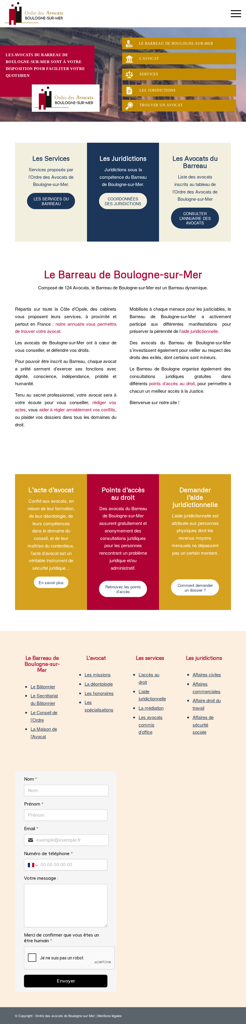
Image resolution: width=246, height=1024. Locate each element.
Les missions (98, 674)
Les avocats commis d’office (151, 724)
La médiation (151, 708)
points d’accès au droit (171, 383)
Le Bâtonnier (43, 686)
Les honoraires (99, 693)
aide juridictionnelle (199, 331)
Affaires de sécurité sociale (203, 724)
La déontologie (99, 684)
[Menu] (233, 13)
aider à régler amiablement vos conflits (77, 409)
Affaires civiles (207, 674)
